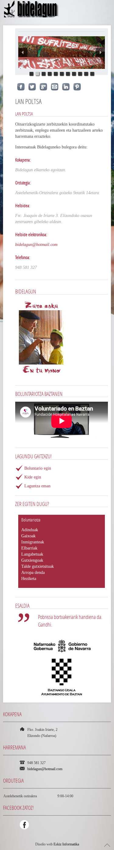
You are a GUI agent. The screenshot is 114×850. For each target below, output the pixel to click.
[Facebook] (24, 824)
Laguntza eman (37, 486)
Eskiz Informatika (66, 844)
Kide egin (32, 477)
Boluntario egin (37, 468)
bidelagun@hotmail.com (36, 244)
